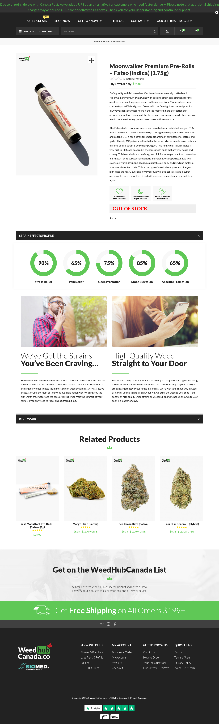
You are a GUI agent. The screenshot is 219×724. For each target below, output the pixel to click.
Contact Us (140, 21)
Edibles (85, 662)
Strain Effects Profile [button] (36, 235)
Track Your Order (122, 652)
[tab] (109, 235)
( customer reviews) (134, 78)
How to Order (151, 657)
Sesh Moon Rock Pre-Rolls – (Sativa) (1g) (37, 525)
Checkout (117, 668)
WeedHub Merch (184, 668)
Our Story (149, 652)
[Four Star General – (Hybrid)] (181, 488)
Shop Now (62, 21)
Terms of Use (182, 657)
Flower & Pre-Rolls (92, 652)
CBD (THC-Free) (90, 668)
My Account (119, 657)
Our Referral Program (174, 21)
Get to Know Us (90, 21)
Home (97, 41)
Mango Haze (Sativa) (85, 523)
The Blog (116, 21)
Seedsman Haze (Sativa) (133, 523)
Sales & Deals (37, 20)
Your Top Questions (155, 662)
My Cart (117, 662)
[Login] (167, 31)
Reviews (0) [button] (27, 419)
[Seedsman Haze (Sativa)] (133, 488)
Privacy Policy (182, 662)
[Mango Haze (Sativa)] (85, 488)
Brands (106, 41)
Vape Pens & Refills (92, 657)
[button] (196, 31)
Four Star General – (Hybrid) (181, 523)
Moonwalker (119, 41)
